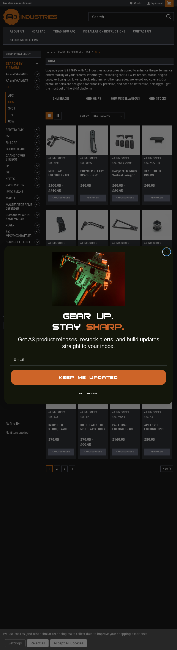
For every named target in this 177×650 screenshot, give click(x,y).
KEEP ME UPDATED (88, 377)
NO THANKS (88, 393)
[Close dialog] (167, 252)
